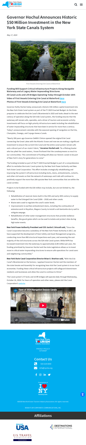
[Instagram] (40, 374)
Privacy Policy (43, 349)
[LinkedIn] (45, 374)
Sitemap (43, 351)
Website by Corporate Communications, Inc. (43, 408)
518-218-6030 (45, 364)
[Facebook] (36, 374)
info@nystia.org (45, 368)
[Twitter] (49, 374)
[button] (76, 4)
